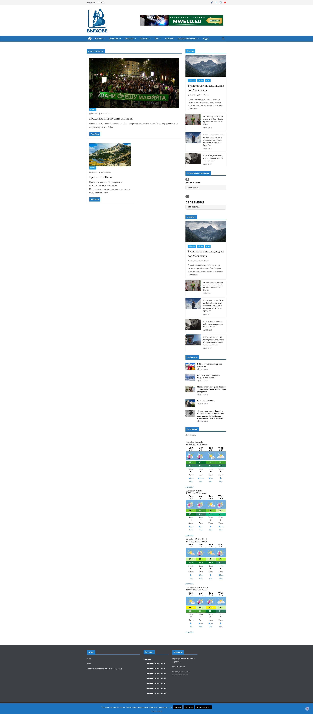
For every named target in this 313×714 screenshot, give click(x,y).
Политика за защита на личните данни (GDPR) (104, 669)
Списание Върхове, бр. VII (156, 688)
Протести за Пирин (101, 177)
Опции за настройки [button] (203, 707)
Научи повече (156, 711)
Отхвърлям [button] (189, 707)
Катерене (192, 80)
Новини (98, 38)
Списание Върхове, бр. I (155, 663)
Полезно (144, 38)
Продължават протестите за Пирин (111, 118)
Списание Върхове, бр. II (155, 668)
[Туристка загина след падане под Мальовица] (205, 66)
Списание (147, 659)
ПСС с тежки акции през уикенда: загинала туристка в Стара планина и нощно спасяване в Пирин (213, 341)
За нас (89, 658)
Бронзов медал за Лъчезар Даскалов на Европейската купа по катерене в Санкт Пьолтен (213, 120)
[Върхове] (90, 39)
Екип (89, 664)
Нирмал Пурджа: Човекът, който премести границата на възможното (213, 158)
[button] (103, 38)
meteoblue (189, 487)
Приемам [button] (178, 707)
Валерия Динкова (106, 114)
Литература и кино (187, 38)
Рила (208, 80)
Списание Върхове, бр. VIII (156, 693)
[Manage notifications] (307, 709)
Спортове (113, 38)
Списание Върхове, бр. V (155, 683)
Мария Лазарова (204, 95)
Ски (157, 38)
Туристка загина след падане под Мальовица (206, 88)
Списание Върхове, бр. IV (156, 678)
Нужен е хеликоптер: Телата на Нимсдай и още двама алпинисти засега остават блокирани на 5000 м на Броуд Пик (213, 140)
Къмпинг (169, 38)
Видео (206, 38)
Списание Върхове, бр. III (156, 673)
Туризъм (129, 38)
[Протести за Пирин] (110, 154)
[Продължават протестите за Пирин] (134, 83)
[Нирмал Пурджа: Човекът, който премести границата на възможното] (193, 160)
